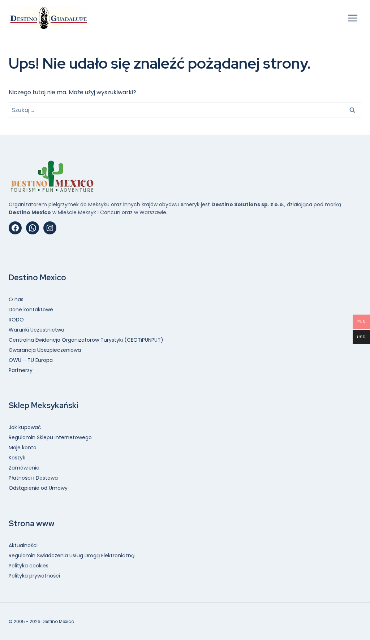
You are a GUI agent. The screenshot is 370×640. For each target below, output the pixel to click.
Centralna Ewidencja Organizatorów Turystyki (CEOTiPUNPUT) (86, 339)
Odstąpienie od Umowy (38, 488)
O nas (16, 299)
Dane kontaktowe (31, 309)
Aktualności (23, 545)
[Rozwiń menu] (352, 18)
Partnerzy (21, 370)
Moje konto (22, 447)
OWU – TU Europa (31, 360)
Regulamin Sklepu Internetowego (50, 437)
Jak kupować (25, 427)
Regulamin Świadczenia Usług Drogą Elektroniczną (71, 555)
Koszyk (17, 457)
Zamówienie (24, 467)
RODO (16, 319)
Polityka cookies (28, 565)
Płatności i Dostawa (33, 477)
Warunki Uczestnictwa (36, 329)
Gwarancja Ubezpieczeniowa (45, 350)
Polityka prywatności (34, 575)
